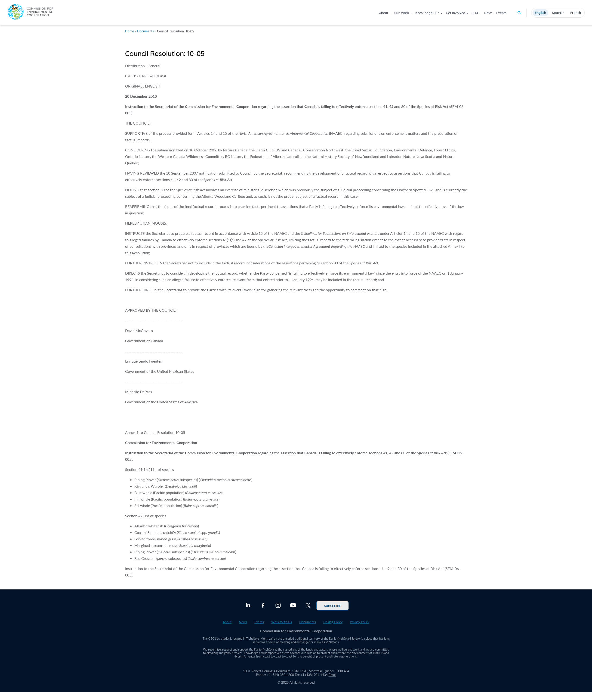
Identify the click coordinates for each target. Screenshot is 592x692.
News (488, 13)
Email (332, 675)
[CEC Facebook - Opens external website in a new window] (263, 606)
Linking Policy (332, 622)
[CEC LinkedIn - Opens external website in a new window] (248, 606)
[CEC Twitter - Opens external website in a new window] (308, 606)
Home (129, 31)
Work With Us (281, 622)
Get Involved (455, 13)
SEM (475, 13)
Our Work (401, 13)
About (383, 13)
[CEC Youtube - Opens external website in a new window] (293, 606)
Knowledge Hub (427, 13)
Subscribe (332, 605)
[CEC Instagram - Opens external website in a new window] (278, 606)
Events (501, 13)
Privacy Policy (359, 622)
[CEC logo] (30, 12)
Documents (145, 31)
